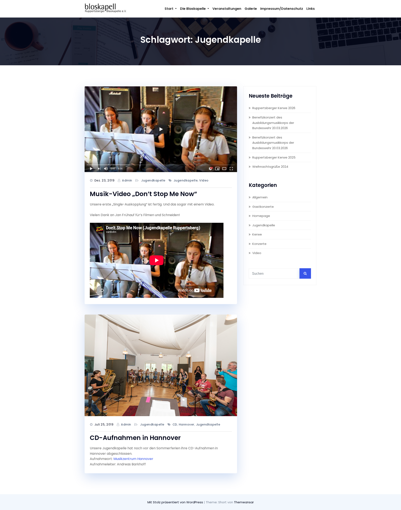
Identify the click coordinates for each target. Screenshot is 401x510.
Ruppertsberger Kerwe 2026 (273, 108)
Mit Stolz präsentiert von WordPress (175, 502)
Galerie (251, 8)
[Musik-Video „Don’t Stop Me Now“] (161, 129)
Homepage (261, 216)
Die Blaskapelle (193, 8)
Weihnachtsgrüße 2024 (270, 166)
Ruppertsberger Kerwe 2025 (274, 157)
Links (310, 8)
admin (127, 180)
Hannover (186, 424)
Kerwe (257, 234)
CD (175, 424)
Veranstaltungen (226, 8)
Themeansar (244, 502)
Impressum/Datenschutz (281, 8)
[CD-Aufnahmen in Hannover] (161, 365)
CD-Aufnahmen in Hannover (135, 437)
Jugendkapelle (153, 180)
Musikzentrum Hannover (133, 458)
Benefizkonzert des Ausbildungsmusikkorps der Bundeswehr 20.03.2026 (273, 122)
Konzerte (259, 244)
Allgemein (260, 197)
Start (169, 8)
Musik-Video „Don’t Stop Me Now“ (143, 193)
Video (204, 180)
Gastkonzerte (263, 206)
